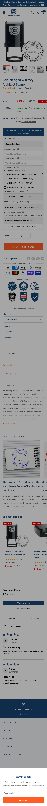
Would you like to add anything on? (16, 170)
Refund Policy (8, 365)
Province (7, 326)
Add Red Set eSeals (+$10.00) (19, 183)
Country (7, 314)
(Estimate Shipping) (29, 121)
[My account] (37, 12)
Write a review (23, 603)
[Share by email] (42, 258)
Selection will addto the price (20, 226)
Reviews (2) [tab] (13, 618)
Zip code (7, 338)
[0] (42, 12)
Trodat (6, 93)
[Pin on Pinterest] (33, 258)
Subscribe (23, 800)
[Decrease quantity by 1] (14, 235)
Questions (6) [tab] (34, 618)
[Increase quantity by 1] (27, 235)
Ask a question (23, 608)
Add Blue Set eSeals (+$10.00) (20, 178)
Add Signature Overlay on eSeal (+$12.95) (25, 174)
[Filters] (5, 626)
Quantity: (6, 236)
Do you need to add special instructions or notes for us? (23, 215)
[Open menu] (4, 12)
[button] (8, 88)
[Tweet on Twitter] (38, 258)
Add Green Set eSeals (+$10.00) (20, 187)
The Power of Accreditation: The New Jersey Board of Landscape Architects (21, 486)
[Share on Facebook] (28, 258)
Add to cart (26, 247)
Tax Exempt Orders (10, 373)
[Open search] (32, 12)
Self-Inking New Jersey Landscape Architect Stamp (16, 552)
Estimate (12, 353)
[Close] (43, 772)
